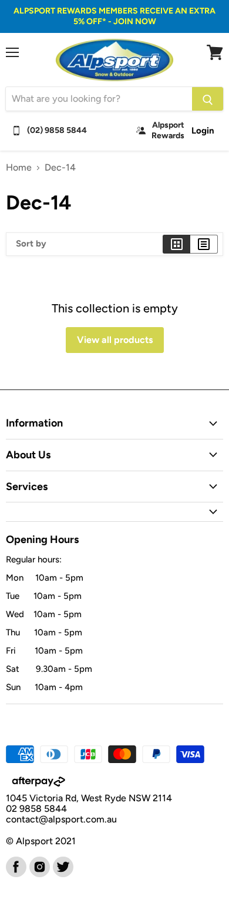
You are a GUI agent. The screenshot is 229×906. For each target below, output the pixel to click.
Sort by (31, 244)
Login (202, 130)
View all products (115, 339)
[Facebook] (15, 866)
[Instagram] (38, 866)
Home (19, 167)
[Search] (207, 99)
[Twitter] (62, 866)
